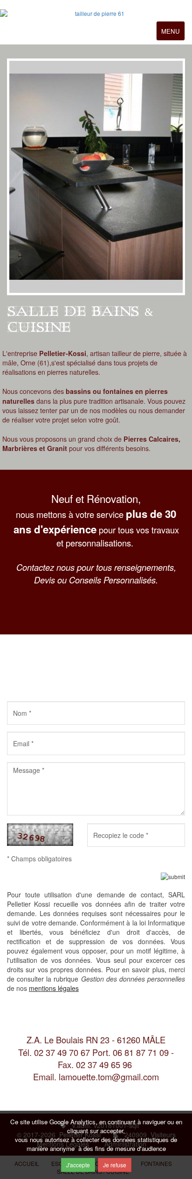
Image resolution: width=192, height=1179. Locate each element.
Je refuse (114, 1165)
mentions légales (54, 988)
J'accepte (78, 1165)
